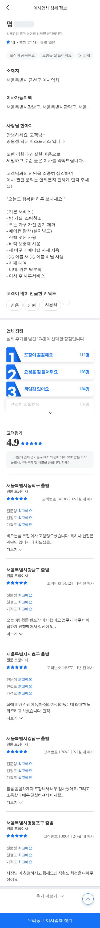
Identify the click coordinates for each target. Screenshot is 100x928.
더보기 (12, 550)
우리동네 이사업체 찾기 (50, 920)
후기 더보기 (47, 896)
